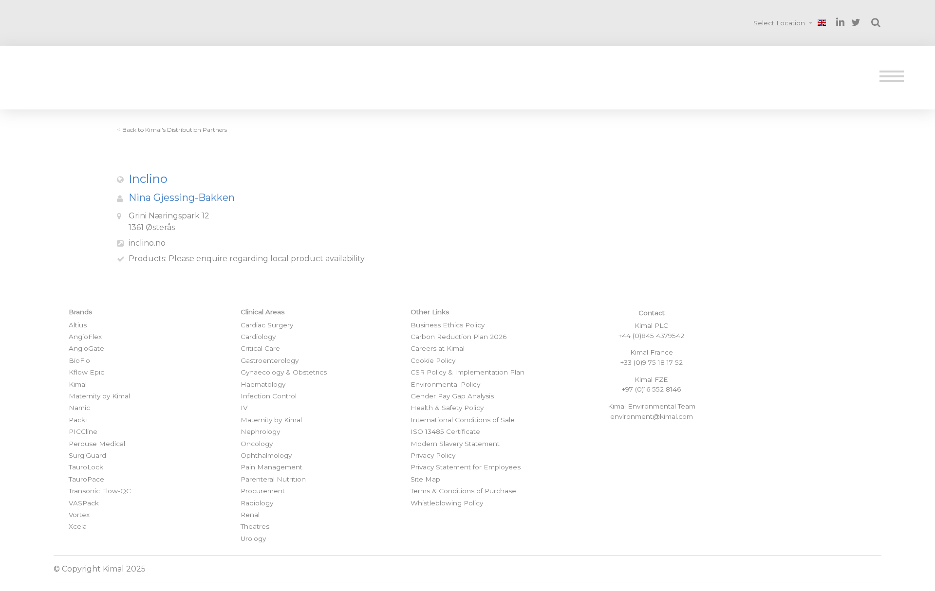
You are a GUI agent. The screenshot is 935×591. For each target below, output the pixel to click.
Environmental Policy (445, 384)
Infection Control (269, 396)
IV (244, 408)
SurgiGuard (87, 455)
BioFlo (79, 360)
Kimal (78, 384)
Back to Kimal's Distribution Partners (174, 129)
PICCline (83, 431)
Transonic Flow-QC (100, 491)
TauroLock (86, 467)
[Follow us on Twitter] (855, 22)
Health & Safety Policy (447, 408)
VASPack (84, 503)
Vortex (79, 515)
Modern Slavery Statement (455, 444)
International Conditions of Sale (463, 420)
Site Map (425, 479)
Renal (250, 515)
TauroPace (86, 479)
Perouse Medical (97, 444)
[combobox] (784, 23)
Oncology (257, 444)
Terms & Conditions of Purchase (463, 491)
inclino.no (147, 243)
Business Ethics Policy (448, 325)
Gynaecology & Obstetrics (284, 372)
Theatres (255, 526)
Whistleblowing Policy (447, 503)
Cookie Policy (433, 360)
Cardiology (258, 336)
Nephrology (260, 431)
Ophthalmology (266, 455)
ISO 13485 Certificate (445, 431)
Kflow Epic (86, 372)
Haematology (263, 384)
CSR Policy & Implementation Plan (467, 372)
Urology (253, 538)
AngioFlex (85, 336)
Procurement (263, 491)
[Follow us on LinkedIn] (840, 22)
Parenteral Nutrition (273, 479)
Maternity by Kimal (99, 396)
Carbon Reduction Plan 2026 (458, 336)
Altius (78, 325)
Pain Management (271, 467)
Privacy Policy (433, 455)
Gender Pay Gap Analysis (452, 396)
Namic (79, 408)
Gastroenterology (270, 360)
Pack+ (79, 420)
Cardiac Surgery (267, 325)
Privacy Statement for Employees (466, 467)
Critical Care (260, 348)
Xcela (78, 526)
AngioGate (86, 348)
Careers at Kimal (438, 348)
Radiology (257, 503)
